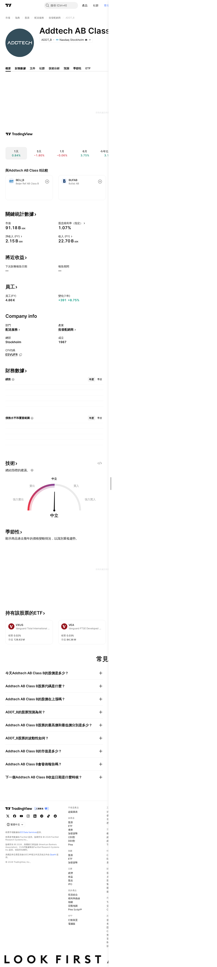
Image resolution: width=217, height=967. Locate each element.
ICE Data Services (28, 832)
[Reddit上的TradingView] (55, 816)
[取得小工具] (99, 463)
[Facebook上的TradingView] (14, 816)
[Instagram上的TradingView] (28, 816)
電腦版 (71, 923)
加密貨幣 (73, 833)
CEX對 (71, 837)
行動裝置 (73, 919)
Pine (70, 844)
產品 (85, 5)
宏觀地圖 (73, 905)
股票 (70, 822)
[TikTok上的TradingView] (48, 816)
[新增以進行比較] (47, 181)
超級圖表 (73, 811)
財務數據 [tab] (20, 68)
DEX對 (71, 840)
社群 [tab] (42, 68)
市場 (107, 5)
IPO (70, 884)
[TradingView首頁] (8, 5)
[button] (90, 5)
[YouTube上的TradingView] (21, 816)
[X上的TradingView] (7, 816)
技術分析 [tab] (54, 68)
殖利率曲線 (74, 898)
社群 (96, 5)
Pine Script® (75, 909)
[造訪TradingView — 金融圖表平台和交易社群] (19, 134)
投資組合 (73, 894)
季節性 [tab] (77, 68)
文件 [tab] (32, 68)
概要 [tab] (8, 68)
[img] (86, 39)
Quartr (53, 854)
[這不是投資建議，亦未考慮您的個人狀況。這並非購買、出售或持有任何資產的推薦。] (32, 470)
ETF (70, 826)
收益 (70, 876)
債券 (70, 829)
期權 (70, 902)
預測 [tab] (66, 68)
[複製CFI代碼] (20, 354)
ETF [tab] (88, 68)
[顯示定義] (13, 223)
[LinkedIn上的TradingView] (35, 816)
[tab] (91, 379)
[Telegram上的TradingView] (41, 816)
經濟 (70, 873)
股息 (70, 880)
